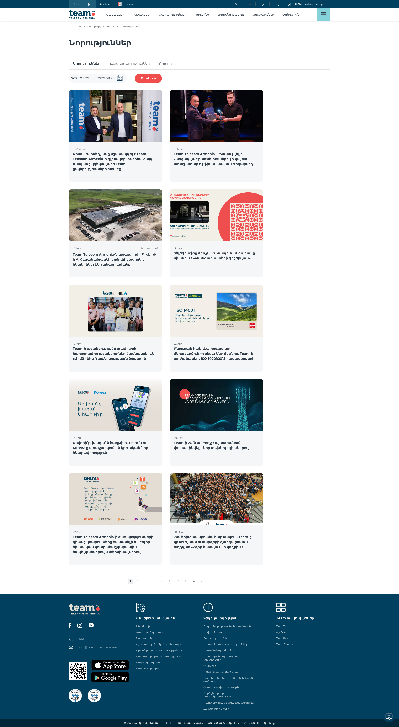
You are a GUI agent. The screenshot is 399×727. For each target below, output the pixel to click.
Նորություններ (86, 63)
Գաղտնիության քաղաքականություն (228, 702)
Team (82, 14)
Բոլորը (165, 63)
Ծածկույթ (209, 665)
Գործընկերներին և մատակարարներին (217, 695)
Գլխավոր (75, 26)
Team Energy (284, 644)
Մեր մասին (143, 626)
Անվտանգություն (214, 632)
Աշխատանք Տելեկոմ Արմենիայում (159, 644)
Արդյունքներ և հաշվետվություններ (159, 650)
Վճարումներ (323, 14)
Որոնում (148, 78)
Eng (277, 4)
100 (81, 639)
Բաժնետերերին (147, 668)
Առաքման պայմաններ (219, 650)
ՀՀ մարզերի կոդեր (216, 708)
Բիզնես (105, 4)
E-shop (128, 4)
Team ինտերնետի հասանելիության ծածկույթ (228, 679)
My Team (282, 632)
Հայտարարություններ (130, 63)
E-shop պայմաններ (216, 638)
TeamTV (281, 626)
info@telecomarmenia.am (98, 647)
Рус (263, 4)
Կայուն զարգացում (149, 662)
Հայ (249, 4)
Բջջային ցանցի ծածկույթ (220, 671)
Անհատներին (82, 4)
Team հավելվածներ (295, 618)
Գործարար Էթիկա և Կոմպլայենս (159, 656)
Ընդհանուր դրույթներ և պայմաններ (227, 626)
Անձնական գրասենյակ (310, 4)
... (120, 78)
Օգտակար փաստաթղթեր (221, 687)
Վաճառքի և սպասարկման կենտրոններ (222, 658)
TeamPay (282, 638)
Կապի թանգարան (149, 632)
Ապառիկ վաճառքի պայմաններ (225, 644)
